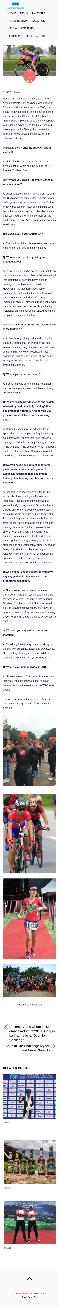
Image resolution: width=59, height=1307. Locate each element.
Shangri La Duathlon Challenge (28, 1294)
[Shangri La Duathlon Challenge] (15, 7)
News (24, 13)
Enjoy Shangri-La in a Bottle (20, 1193)
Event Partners (20, 35)
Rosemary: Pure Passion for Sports (24, 86)
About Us (27, 28)
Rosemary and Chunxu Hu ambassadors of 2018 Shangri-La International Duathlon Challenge (32, 1033)
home (12, 13)
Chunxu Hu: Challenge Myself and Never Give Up (27, 1048)
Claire (7, 92)
